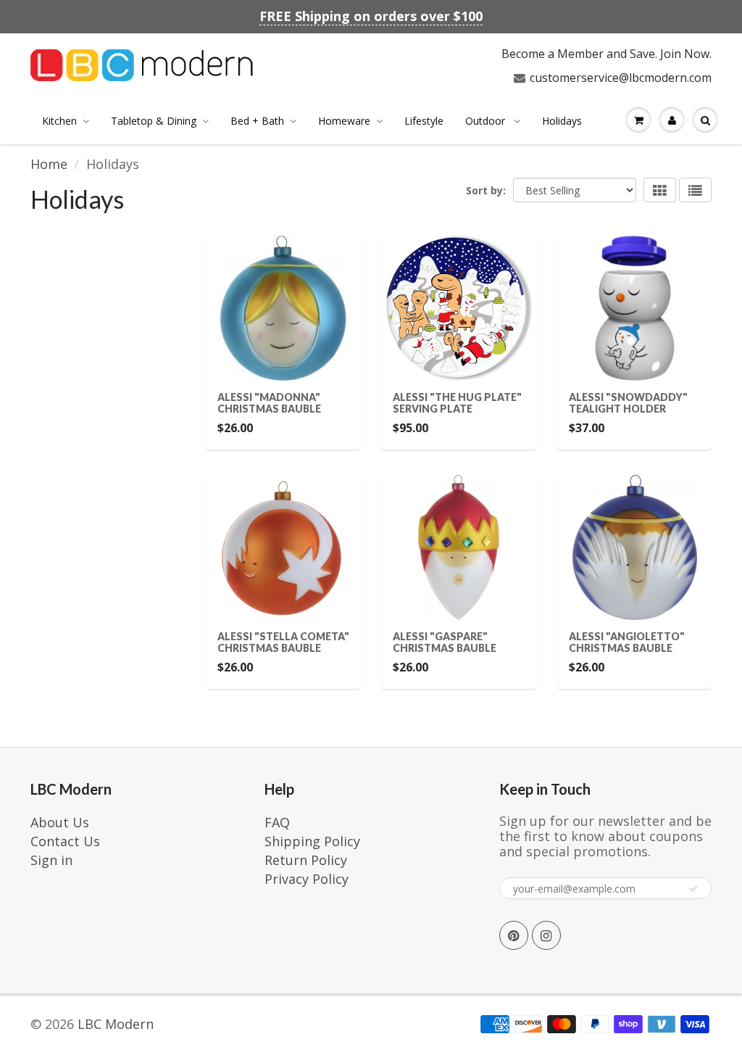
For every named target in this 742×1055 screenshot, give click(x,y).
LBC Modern (116, 1024)
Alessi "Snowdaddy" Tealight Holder (628, 403)
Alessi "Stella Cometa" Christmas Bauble (283, 642)
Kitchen (59, 121)
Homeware (344, 121)
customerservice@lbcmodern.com (621, 78)
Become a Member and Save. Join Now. (606, 54)
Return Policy (305, 860)
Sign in (51, 860)
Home (48, 164)
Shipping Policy (312, 841)
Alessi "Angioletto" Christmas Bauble (627, 642)
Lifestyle (423, 121)
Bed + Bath (257, 121)
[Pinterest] (513, 935)
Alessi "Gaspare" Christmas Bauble (444, 642)
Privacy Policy (306, 879)
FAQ (277, 822)
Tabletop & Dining (153, 121)
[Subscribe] (693, 889)
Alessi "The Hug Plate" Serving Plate (457, 403)
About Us (59, 822)
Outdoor (486, 121)
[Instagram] (546, 935)
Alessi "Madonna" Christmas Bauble (269, 403)
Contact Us (65, 841)
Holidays (562, 121)
